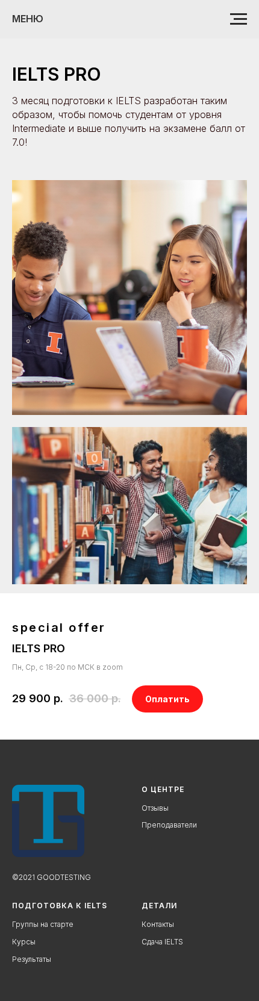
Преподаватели (169, 824)
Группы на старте (42, 924)
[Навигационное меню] (238, 19)
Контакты (158, 924)
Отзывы (155, 807)
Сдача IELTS (162, 941)
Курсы (24, 941)
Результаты (31, 959)
